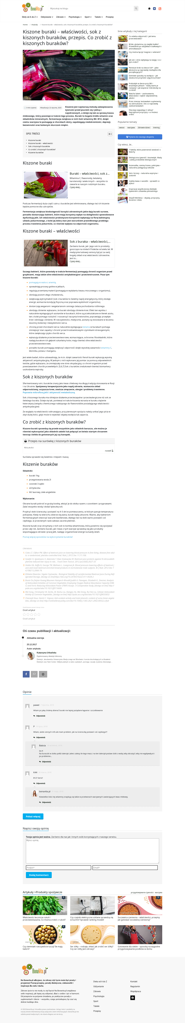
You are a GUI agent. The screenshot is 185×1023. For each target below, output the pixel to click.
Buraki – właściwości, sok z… (90, 173)
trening (156, 127)
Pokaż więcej (33, 816)
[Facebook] (154, 8)
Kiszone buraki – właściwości (40, 143)
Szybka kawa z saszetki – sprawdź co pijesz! (144, 182)
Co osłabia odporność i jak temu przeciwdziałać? (142, 37)
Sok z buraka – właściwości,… (90, 241)
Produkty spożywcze (49, 892)
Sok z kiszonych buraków (39, 146)
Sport (87, 17)
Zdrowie (60, 17)
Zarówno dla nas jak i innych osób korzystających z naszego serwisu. (71, 836)
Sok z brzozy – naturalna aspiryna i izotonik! (143, 174)
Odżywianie (46, 17)
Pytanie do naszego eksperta (141, 137)
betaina (86, 327)
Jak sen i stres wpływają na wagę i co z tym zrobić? (145, 61)
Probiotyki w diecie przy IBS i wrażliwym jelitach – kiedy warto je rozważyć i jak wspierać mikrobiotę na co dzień (145, 86)
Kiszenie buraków (35, 152)
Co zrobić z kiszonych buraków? (42, 149)
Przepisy (110, 17)
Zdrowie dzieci (144, 127)
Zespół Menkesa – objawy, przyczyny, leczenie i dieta (144, 199)
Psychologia (74, 17)
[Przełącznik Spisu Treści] (109, 134)
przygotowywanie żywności (142, 892)
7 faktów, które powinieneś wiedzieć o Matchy (145, 151)
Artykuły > (29, 892)
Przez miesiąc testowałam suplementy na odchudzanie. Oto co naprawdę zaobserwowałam (145, 103)
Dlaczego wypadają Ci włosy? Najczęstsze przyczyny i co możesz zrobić (143, 112)
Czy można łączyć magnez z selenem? (145, 52)
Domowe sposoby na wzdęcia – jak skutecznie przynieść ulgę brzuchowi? (145, 77)
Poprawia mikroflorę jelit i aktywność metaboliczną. (49, 392)
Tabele (98, 17)
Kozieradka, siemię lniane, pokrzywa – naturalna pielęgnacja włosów (145, 166)
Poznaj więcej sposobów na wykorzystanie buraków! (48, 537)
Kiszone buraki (34, 140)
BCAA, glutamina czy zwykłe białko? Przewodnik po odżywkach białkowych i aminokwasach (145, 46)
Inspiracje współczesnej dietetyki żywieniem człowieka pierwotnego (143, 190)
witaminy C (106, 347)
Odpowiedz (40, 716)
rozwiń (108, 450)
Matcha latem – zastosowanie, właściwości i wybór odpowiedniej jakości (143, 95)
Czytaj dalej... (75, 187)
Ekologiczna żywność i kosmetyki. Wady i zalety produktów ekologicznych (145, 158)
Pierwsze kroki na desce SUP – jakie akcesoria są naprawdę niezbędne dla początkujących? (145, 70)
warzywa (131, 127)
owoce (121, 127)
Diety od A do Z (29, 17)
